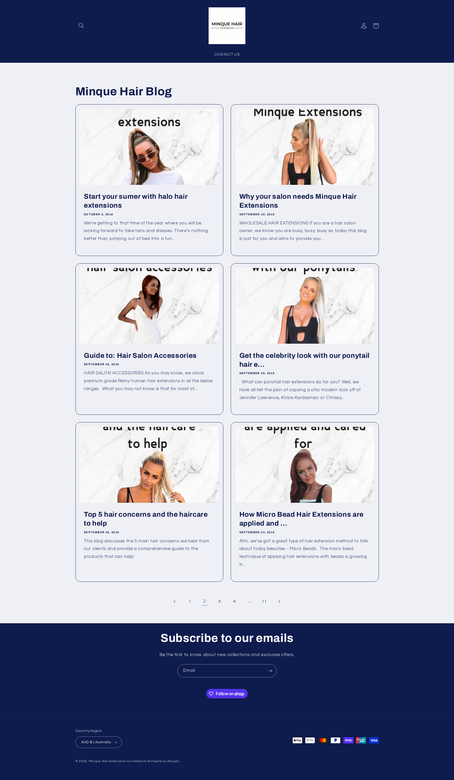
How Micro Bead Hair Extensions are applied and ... (301, 519)
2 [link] (204, 601)
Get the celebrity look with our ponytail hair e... (304, 360)
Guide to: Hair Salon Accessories (140, 355)
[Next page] (279, 601)
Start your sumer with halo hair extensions (135, 201)
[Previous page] (175, 601)
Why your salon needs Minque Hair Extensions (298, 201)
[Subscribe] (270, 670)
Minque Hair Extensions (107, 761)
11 (264, 601)
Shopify (173, 761)
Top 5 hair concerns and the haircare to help (146, 519)
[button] (81, 26)
